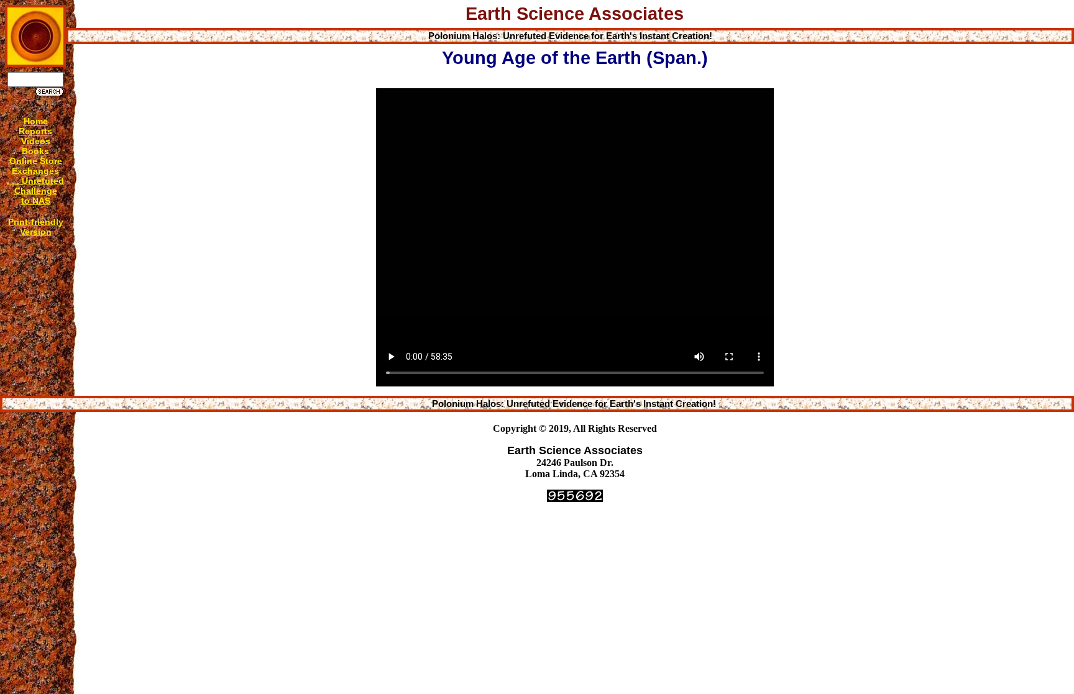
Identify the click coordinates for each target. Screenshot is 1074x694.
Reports (35, 131)
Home (36, 121)
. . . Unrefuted (35, 181)
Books (35, 151)
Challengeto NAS (35, 196)
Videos (35, 141)
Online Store (35, 161)
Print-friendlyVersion (35, 227)
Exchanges (35, 171)
